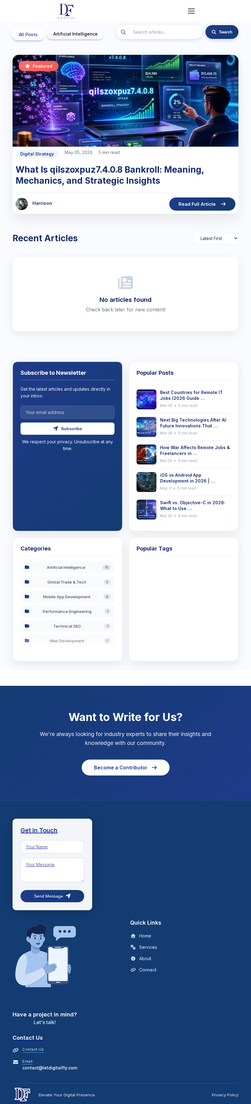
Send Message (48, 896)
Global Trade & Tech (78, 582)
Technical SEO (80, 626)
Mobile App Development (76, 596)
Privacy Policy (225, 1094)
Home (145, 935)
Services (148, 947)
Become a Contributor (121, 767)
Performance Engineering (76, 611)
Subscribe (71, 428)
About (145, 958)
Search (225, 32)
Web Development (79, 640)
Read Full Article (197, 204)
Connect (147, 969)
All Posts (28, 34)
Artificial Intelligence (75, 33)
